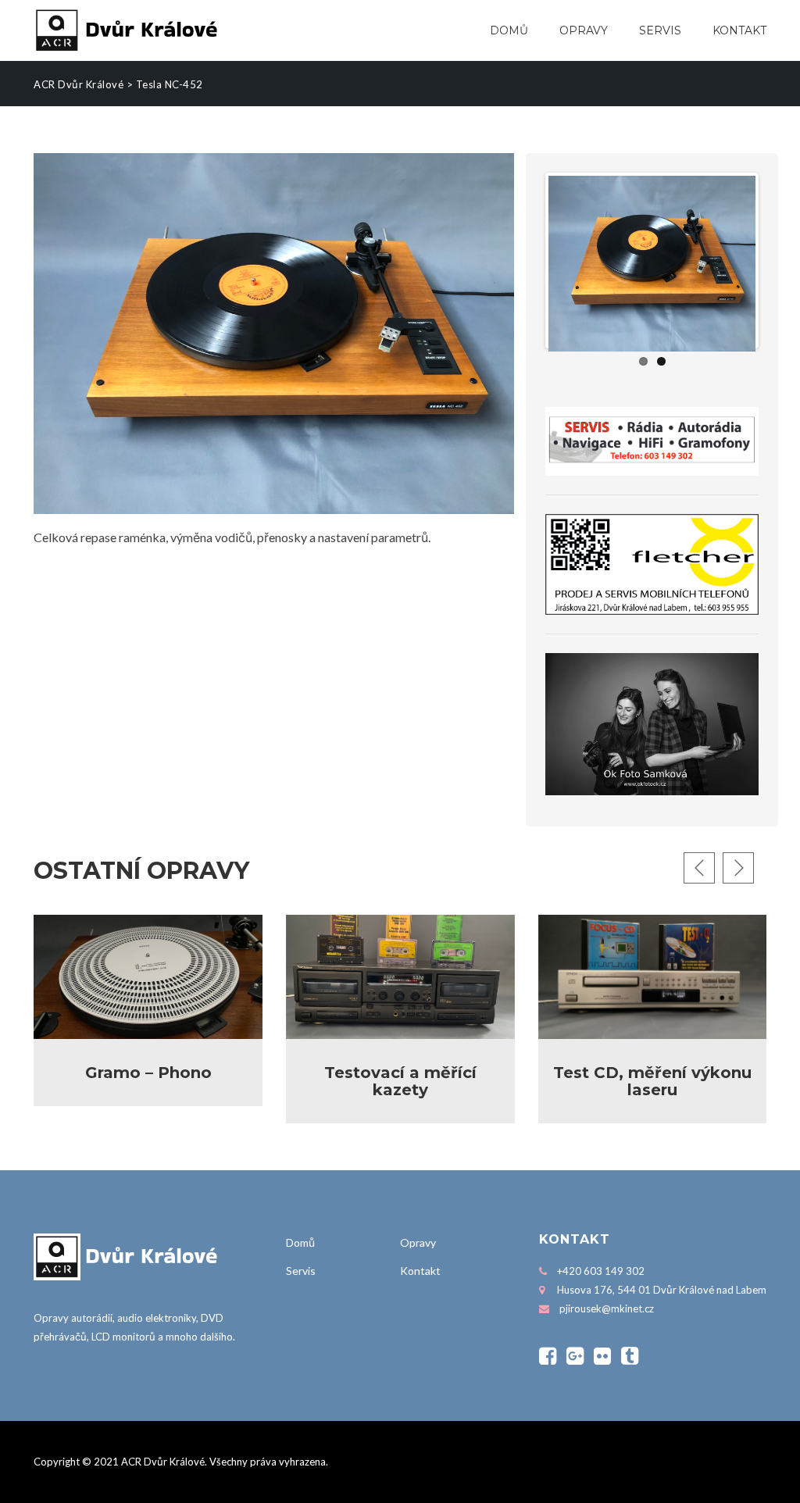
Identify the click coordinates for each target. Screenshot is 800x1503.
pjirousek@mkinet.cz (606, 1308)
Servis (660, 30)
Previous (525, 261)
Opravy (583, 30)
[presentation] (699, 868)
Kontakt (739, 30)
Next (779, 261)
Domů (509, 30)
